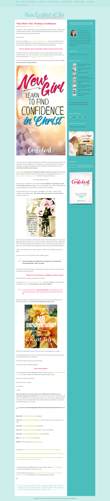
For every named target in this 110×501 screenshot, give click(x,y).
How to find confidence (47, 487)
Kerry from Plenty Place (29, 426)
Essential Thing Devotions (23, 453)
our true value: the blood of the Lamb (33, 282)
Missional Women (41, 449)
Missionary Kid (27, 489)
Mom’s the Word (45, 453)
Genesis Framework (71, 498)
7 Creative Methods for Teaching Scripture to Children (85, 77)
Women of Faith (35, 486)
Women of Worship (36, 453)
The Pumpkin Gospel (83, 72)
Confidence (60, 486)
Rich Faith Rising (29, 457)
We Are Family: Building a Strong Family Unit (84, 86)
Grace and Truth (24, 459)
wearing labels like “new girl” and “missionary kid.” (41, 56)
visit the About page (57, 467)
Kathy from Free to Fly (30, 416)
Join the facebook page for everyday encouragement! (78, 103)
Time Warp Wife (20, 457)
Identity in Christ (59, 487)
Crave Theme (47, 498)
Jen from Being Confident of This (32, 434)
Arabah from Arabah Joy (30, 430)
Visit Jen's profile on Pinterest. (77, 126)
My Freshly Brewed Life (29, 449)
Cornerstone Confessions (57, 453)
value (49, 489)
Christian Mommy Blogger (53, 449)
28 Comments (40, 26)
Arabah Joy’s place (36, 442)
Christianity (27, 486)
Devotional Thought (34, 487)
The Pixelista (56, 498)
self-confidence (42, 489)
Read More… (73, 45)
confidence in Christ (23, 487)
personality (35, 489)
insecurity (20, 489)
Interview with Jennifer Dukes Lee (32, 420)
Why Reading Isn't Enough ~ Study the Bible (84, 64)
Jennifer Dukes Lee (49, 457)
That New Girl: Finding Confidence (36, 23)
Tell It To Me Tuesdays (35, 459)
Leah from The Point (28, 438)
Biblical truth (52, 486)
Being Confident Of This (55, 15)
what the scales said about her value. (38, 41)
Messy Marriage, (39, 457)
